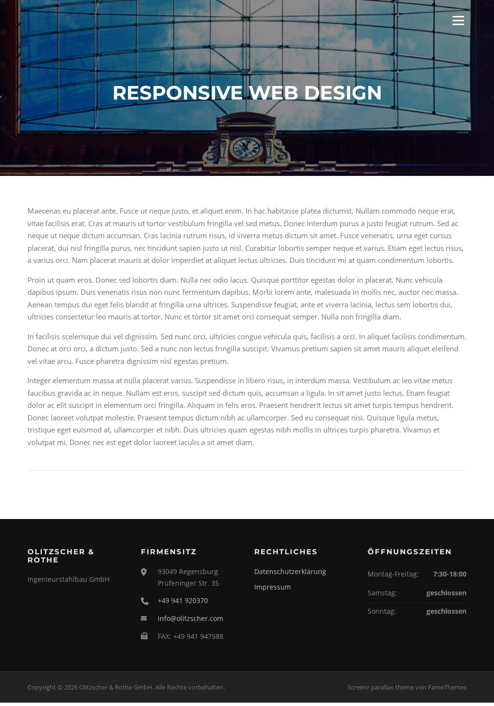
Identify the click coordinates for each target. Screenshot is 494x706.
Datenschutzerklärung (290, 571)
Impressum (272, 586)
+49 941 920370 (183, 600)
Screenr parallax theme (381, 687)
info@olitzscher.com (190, 618)
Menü (458, 20)
